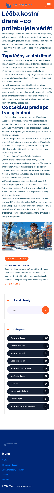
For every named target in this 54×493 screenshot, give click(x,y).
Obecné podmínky (10, 465)
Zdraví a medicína (29, 346)
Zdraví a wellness (29, 338)
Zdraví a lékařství (29, 353)
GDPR (5, 475)
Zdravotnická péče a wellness (29, 406)
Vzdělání (29, 384)
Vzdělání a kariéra (29, 361)
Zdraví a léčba (17, 259)
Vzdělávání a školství (29, 391)
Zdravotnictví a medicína (29, 368)
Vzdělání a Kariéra (29, 376)
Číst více (14, 284)
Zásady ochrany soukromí (13, 470)
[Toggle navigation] (48, 4)
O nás (4, 460)
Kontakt (5, 479)
